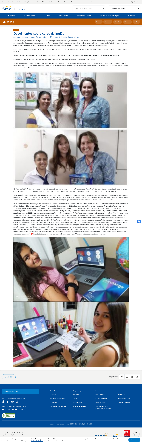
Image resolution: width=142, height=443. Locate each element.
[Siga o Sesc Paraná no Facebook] (8, 402)
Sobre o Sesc (6, 2)
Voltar (9, 377)
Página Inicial (77, 402)
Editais (44, 2)
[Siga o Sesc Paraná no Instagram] (17, 402)
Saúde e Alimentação (109, 15)
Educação (63, 15)
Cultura (47, 15)
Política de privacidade (58, 406)
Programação (78, 391)
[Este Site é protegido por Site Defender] (8, 415)
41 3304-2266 (73, 424)
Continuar (134, 440)
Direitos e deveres (79, 406)
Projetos (118, 22)
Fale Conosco (52, 2)
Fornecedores (36, 2)
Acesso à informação (57, 399)
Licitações (27, 2)
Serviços (108, 22)
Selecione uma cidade (118, 8)
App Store (22, 409)
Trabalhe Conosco (63, 2)
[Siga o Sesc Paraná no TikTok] (3, 402)
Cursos (98, 22)
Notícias (127, 22)
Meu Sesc (137, 2)
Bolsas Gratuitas (101, 399)
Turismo (131, 15)
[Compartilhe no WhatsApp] (127, 376)
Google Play (9, 409)
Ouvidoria (121, 395)
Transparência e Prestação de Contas (83, 2)
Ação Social (29, 15)
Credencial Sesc (17, 2)
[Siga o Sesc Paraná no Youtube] (12, 402)
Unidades (11, 15)
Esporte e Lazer (84, 15)
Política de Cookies (37, 441)
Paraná (22, 9)
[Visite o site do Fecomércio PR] (106, 435)
